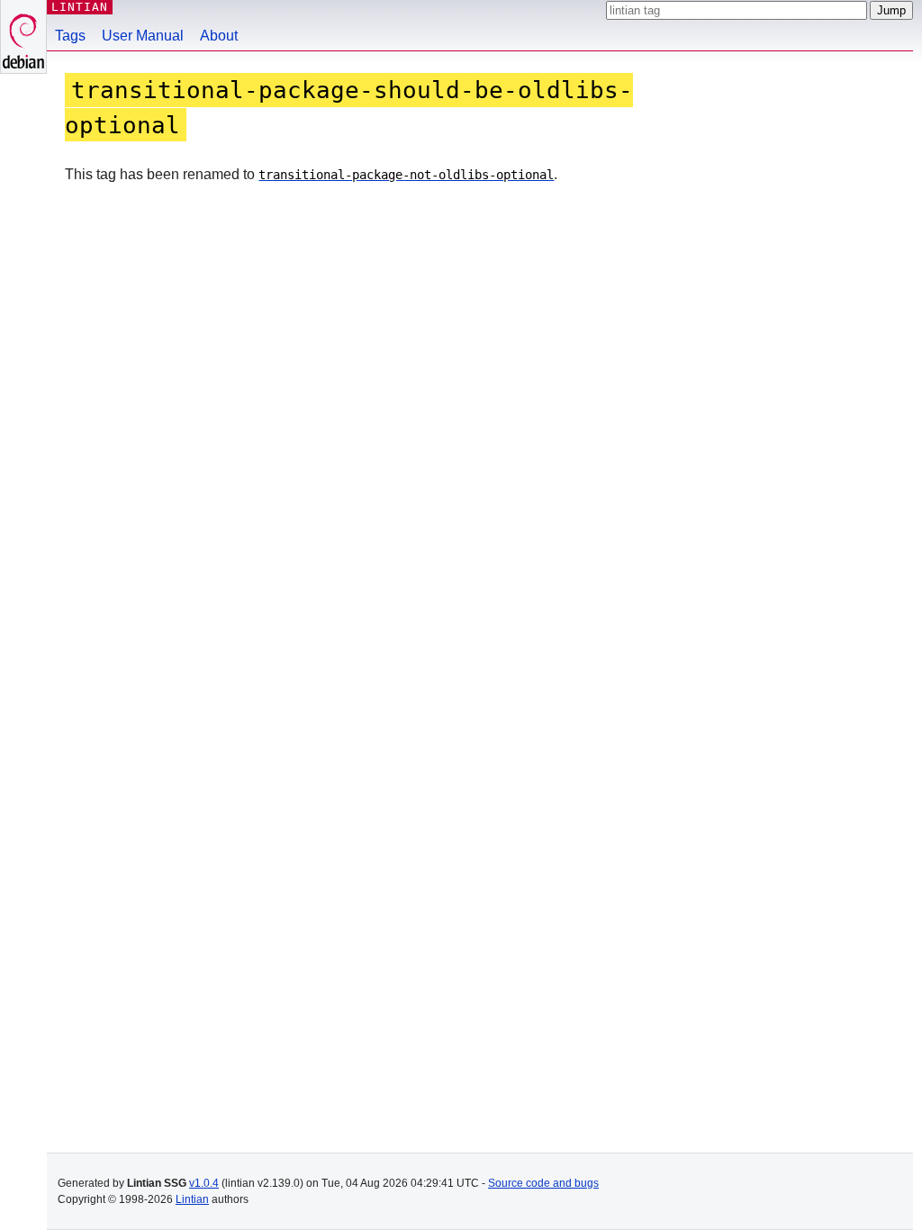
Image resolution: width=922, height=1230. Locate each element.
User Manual (143, 35)
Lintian (192, 1199)
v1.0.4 (204, 1183)
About (219, 35)
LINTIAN (79, 7)
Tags (70, 35)
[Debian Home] (23, 36)
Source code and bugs (543, 1183)
